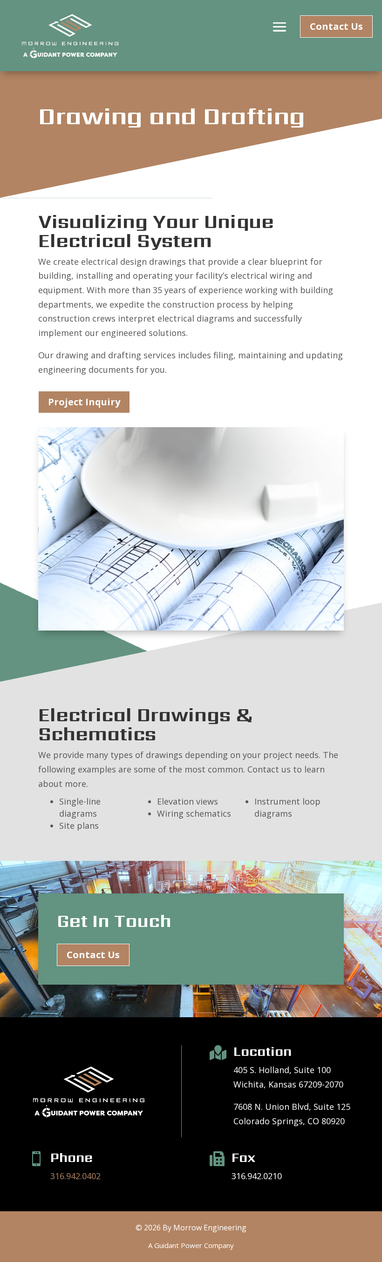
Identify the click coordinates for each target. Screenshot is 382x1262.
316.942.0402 (75, 1175)
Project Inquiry (84, 402)
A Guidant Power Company (191, 1245)
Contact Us (336, 26)
